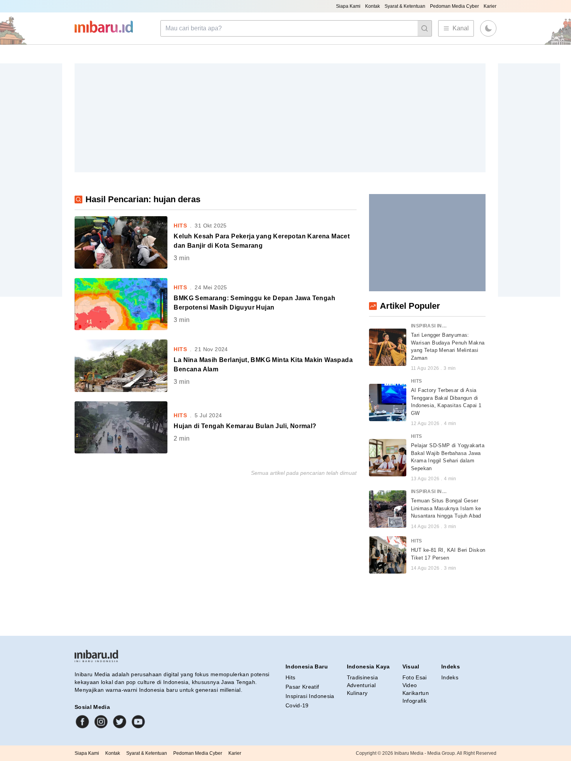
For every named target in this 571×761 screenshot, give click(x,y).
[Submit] (425, 28)
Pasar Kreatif (302, 687)
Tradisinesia (362, 677)
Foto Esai (414, 677)
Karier (490, 6)
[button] (488, 28)
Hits (290, 677)
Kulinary (357, 693)
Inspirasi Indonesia (310, 696)
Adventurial (361, 685)
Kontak (372, 6)
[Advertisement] (280, 117)
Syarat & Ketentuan (405, 6)
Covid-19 (297, 705)
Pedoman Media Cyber (454, 6)
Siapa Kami (348, 6)
